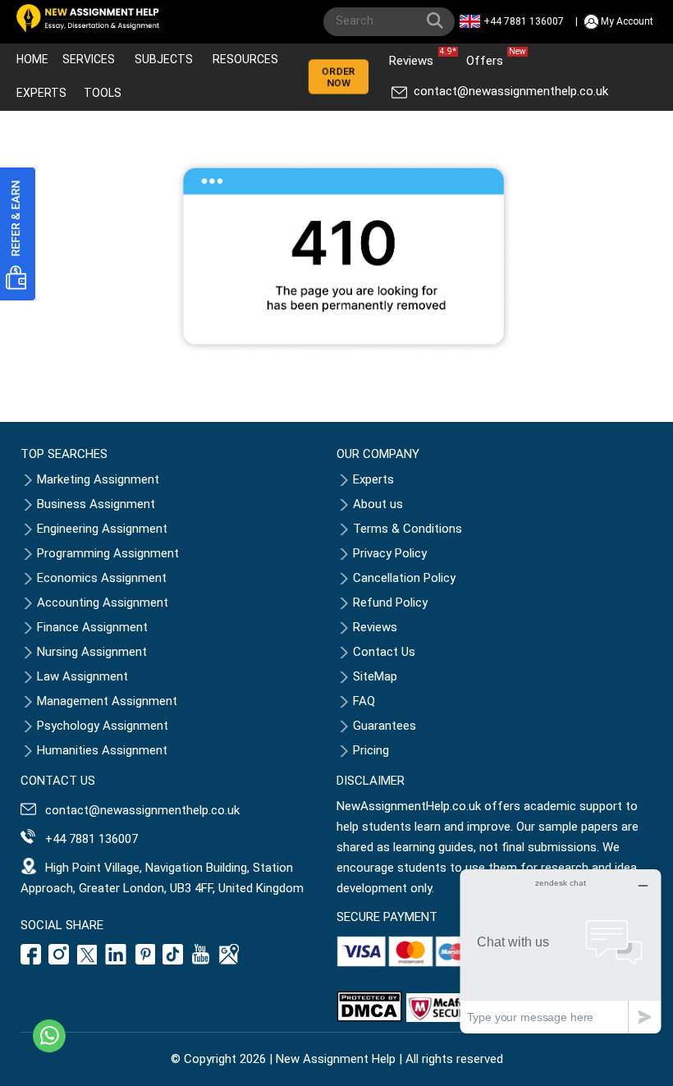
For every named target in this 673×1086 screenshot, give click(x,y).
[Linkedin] (116, 960)
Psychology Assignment (102, 725)
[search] (438, 23)
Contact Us (384, 651)
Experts (41, 92)
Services (88, 59)
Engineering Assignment (102, 528)
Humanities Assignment (102, 750)
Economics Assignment (102, 577)
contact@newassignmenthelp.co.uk (511, 91)
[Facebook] (33, 960)
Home (32, 59)
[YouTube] (201, 960)
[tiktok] (173, 960)
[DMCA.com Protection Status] (369, 1017)
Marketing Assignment (98, 479)
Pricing (371, 750)
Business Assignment (96, 504)
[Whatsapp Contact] (49, 1036)
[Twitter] (87, 960)
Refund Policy (390, 602)
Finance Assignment (92, 627)
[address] (229, 960)
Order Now (339, 77)
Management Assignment (107, 701)
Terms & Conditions (407, 528)
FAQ (364, 701)
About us (378, 504)
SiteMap (375, 676)
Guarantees (384, 725)
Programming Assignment (108, 553)
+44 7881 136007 (523, 21)
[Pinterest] (145, 960)
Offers (488, 57)
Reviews (415, 57)
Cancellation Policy (404, 577)
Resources (245, 59)
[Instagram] (59, 960)
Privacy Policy (390, 553)
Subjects (164, 59)
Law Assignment (82, 676)
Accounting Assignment (102, 602)
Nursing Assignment (92, 651)
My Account (627, 21)
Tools (102, 92)
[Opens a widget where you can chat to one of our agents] (560, 951)
